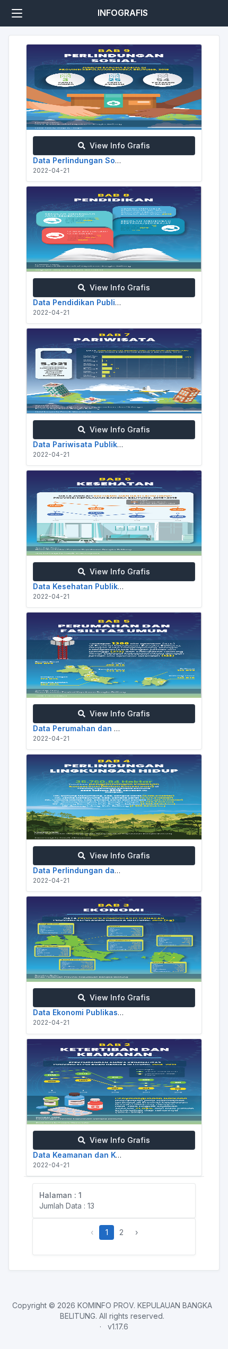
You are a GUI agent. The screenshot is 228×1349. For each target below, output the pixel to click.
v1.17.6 (118, 1326)
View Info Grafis (117, 145)
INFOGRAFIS (123, 12)
